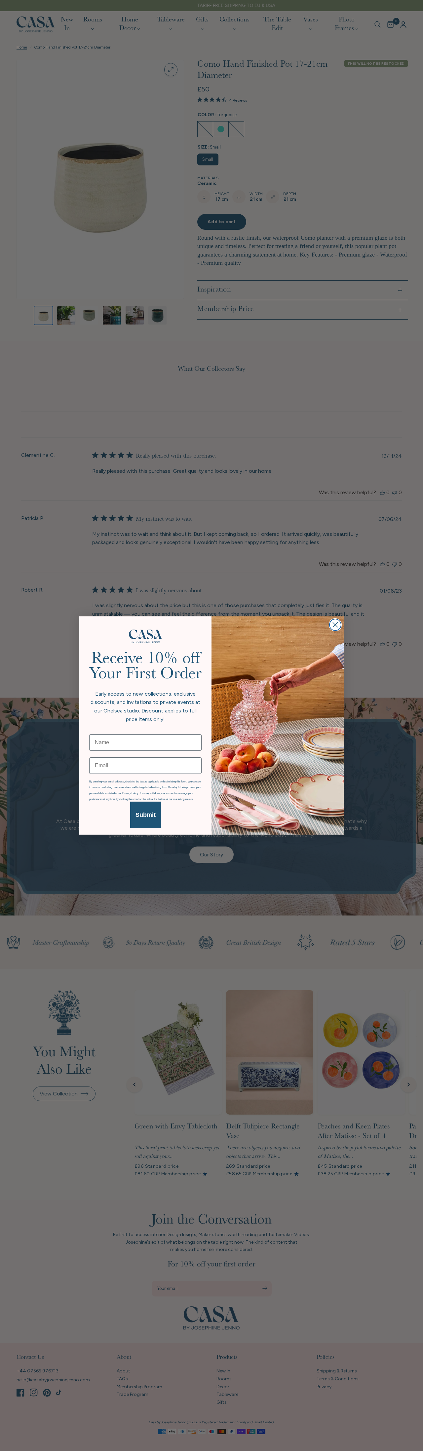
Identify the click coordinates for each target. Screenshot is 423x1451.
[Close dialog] (335, 625)
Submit (145, 815)
